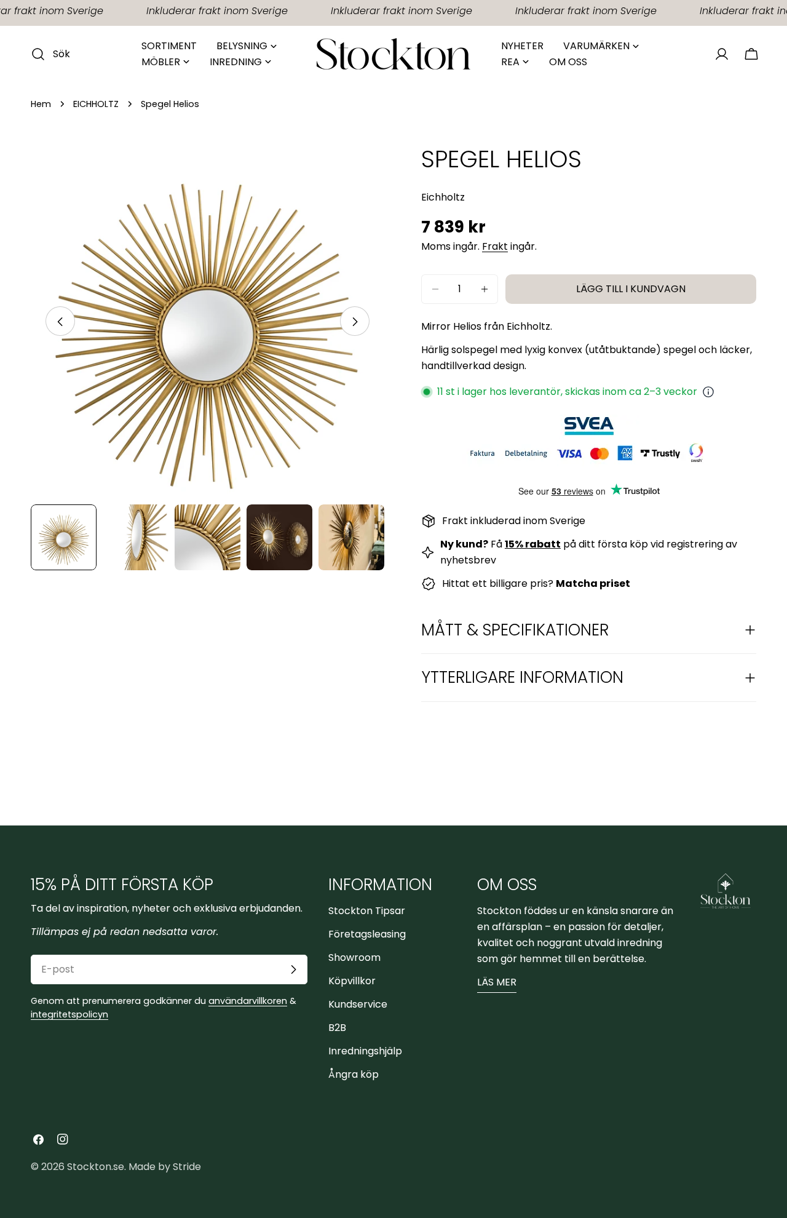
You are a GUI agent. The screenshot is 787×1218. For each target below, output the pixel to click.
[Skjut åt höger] (355, 321)
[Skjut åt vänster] (60, 321)
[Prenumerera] (293, 969)
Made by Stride (165, 1167)
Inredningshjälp (365, 1051)
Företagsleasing (367, 934)
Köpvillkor (352, 981)
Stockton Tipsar (366, 911)
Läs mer (496, 982)
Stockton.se (95, 1167)
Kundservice (357, 1004)
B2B (337, 1028)
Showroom (354, 957)
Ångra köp (353, 1074)
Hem (41, 104)
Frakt (495, 246)
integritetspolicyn (69, 1014)
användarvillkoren (247, 1001)
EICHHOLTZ (96, 104)
